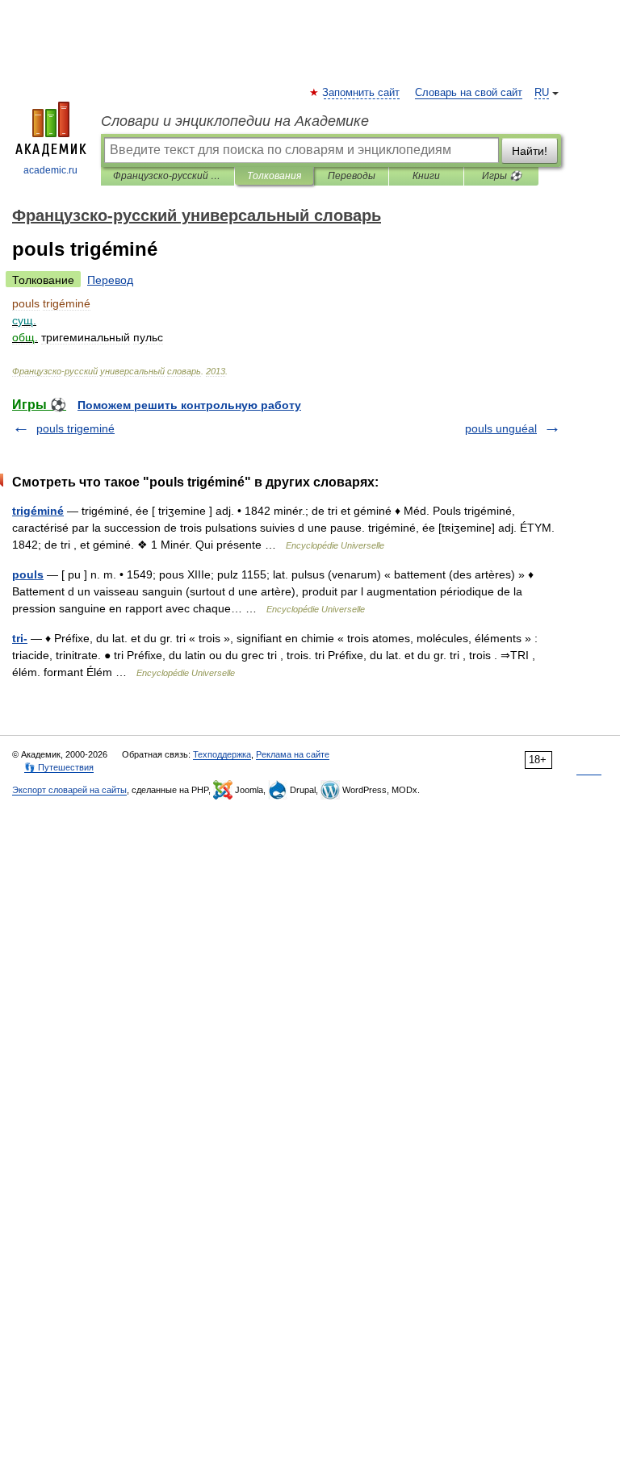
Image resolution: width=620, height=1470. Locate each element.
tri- (19, 638)
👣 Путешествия (59, 767)
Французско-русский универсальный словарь (167, 176)
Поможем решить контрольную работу (189, 405)
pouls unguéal (501, 428)
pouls (28, 574)
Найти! (529, 150)
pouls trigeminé (75, 428)
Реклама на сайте (292, 754)
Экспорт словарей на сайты (69, 790)
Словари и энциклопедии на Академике (235, 121)
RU (541, 92)
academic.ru (50, 170)
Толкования (274, 176)
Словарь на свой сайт (468, 92)
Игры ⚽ (502, 176)
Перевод (110, 280)
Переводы (351, 176)
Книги (426, 176)
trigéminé (38, 510)
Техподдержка (222, 754)
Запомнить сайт (362, 92)
